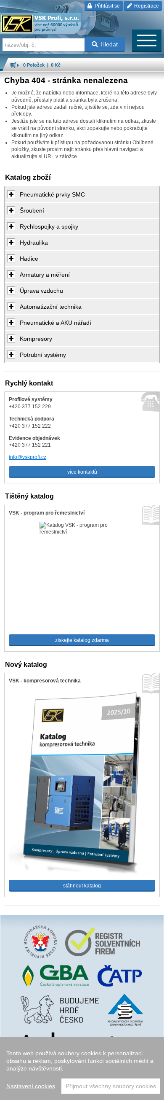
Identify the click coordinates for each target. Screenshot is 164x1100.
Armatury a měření (45, 274)
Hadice (29, 258)
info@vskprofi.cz (27, 457)
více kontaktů (82, 472)
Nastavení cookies (30, 1086)
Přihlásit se (106, 6)
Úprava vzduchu (41, 290)
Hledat (109, 44)
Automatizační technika (51, 306)
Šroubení (32, 210)
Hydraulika (34, 242)
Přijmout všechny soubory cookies (111, 1086)
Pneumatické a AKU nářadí (55, 322)
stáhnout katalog (82, 886)
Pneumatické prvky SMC (52, 194)
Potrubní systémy (43, 354)
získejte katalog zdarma (82, 640)
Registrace (146, 6)
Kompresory (36, 338)
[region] (82, 1068)
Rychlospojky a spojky (49, 226)
